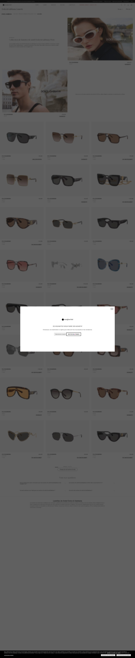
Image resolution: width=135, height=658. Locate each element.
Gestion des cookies (8, 655)
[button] (112, 309)
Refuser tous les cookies (108, 655)
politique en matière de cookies (114, 652)
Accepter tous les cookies (124, 655)
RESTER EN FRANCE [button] (73, 334)
